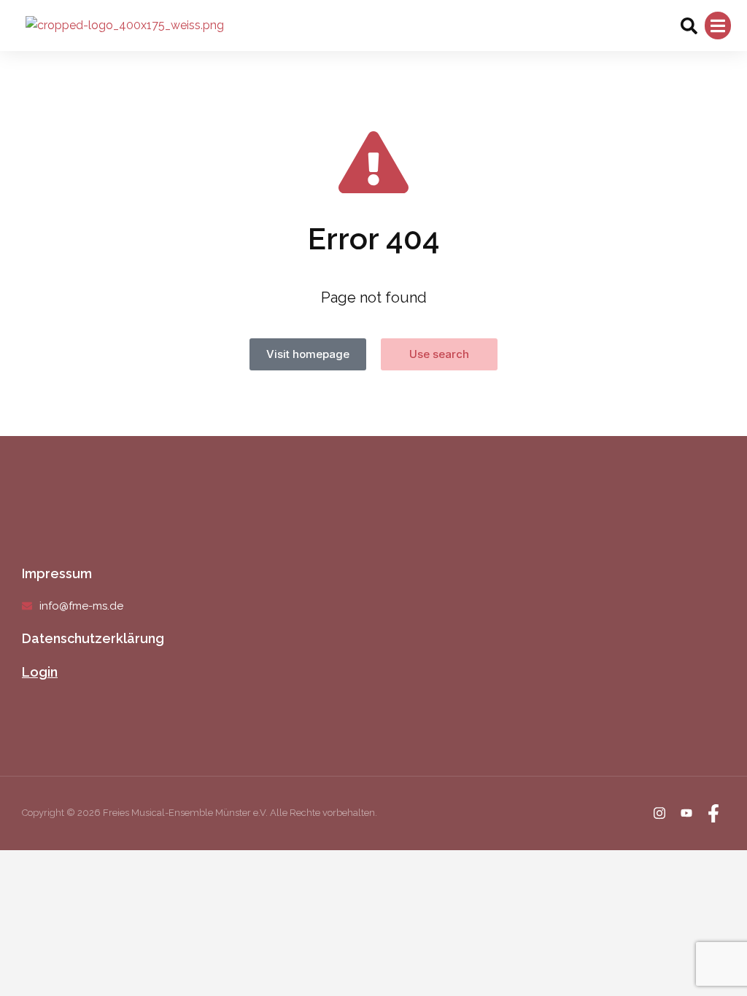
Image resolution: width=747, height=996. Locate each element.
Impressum (57, 573)
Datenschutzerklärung (93, 638)
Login (40, 672)
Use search (439, 354)
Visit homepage (307, 354)
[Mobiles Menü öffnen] (718, 26)
